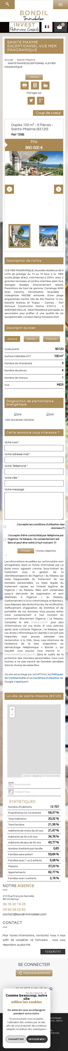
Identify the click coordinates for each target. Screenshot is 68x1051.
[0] (60, 28)
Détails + (32, 339)
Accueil (9, 60)
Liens (52, 1021)
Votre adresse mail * (17, 454)
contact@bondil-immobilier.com (24, 914)
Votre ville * (12, 477)
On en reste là (34, 993)
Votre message (14, 489)
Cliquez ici (53, 951)
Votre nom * (12, 442)
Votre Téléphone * (16, 465)
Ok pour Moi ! (37, 1039)
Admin (59, 1021)
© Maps (36, 775)
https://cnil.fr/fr (39, 622)
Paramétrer (16, 1039)
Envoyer (25, 551)
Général (12, 339)
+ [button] (12, 709)
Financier (51, 339)
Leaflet (26, 775)
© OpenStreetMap (52, 775)
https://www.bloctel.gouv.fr (20, 654)
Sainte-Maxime (26, 60)
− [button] (12, 714)
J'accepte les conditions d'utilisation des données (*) (40, 526)
